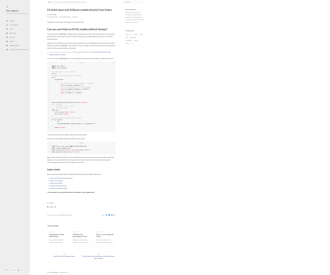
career (127, 43)
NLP (127, 37)
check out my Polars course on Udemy (61, 178)
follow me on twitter (56, 183)
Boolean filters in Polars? (131, 22)
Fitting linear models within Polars (134, 17)
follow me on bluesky (56, 181)
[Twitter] (107, 215)
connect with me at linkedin (58, 186)
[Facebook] (109, 215)
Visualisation (129, 40)
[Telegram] (112, 215)
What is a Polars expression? (132, 12)
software (51, 203)
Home (50, 2)
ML (55, 207)
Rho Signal (12, 10)
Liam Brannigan (52, 14)
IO (131, 43)
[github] (11, 270)
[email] (18, 270)
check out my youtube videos (58, 188)
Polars (51, 207)
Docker (141, 34)
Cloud (135, 34)
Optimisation (133, 37)
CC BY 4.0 (62, 215)
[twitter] (14, 270)
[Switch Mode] (6, 270)
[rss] (22, 270)
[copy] (114, 62)
